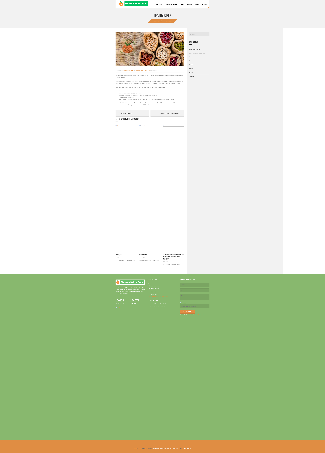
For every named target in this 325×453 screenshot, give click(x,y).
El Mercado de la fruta (171, 4)
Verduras (191, 76)
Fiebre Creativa (187, 448)
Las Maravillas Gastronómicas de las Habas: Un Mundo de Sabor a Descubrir (173, 257)
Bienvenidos (159, 4)
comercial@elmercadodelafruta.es (158, 296)
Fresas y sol (119, 255)
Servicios (189, 4)
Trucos (191, 72)
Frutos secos (192, 61)
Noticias (197, 4)
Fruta (190, 57)
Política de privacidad (158, 448)
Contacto (204, 4)
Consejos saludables (194, 49)
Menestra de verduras (124, 113)
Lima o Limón (143, 255)
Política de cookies (174, 448)
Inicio (161, 21)
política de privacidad (199, 314)
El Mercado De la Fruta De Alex (142, 70)
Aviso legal (166, 448)
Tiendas (182, 4)
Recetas (191, 65)
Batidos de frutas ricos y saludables (164, 113)
